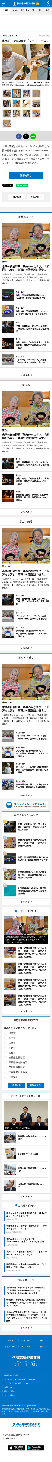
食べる (15, 10)
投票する (16, 1085)
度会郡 (12, 1052)
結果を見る (35, 1085)
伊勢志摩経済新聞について (14, 1375)
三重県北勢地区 (17, 1057)
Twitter (26, 1364)
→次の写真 (39, 82)
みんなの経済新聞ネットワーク (26, 1425)
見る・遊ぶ (25, 10)
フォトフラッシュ (9, 35)
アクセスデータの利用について (16, 1383)
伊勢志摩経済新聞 (24, 4)
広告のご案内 (9, 1391)
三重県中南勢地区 (18, 1062)
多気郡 (12, 1047)
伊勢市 (12, 1033)
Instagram (34, 1364)
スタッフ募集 (9, 1395)
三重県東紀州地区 (18, 1072)
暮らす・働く (44, 10)
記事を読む (26, 175)
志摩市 (12, 1043)
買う (34, 10)
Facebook (18, 1364)
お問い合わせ (9, 1387)
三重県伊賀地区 (17, 1067)
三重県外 (13, 1077)
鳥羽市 (12, 1038)
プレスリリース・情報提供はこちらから (19, 1379)
